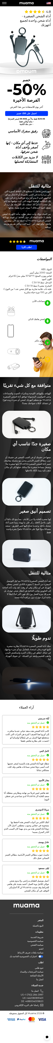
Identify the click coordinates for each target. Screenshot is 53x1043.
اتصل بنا (39, 979)
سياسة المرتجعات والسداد (31, 971)
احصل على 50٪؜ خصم (27, 113)
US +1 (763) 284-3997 (32, 994)
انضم (41, 948)
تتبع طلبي (39, 968)
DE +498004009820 (32, 1001)
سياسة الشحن (37, 945)
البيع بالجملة (38, 925)
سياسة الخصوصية (35, 941)
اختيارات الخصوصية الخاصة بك (23, 956)
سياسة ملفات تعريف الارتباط (30, 952)
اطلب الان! (27, 247)
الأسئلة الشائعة (36, 975)
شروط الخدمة (37, 937)
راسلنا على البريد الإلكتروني (27, 1005)
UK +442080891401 (32, 998)
